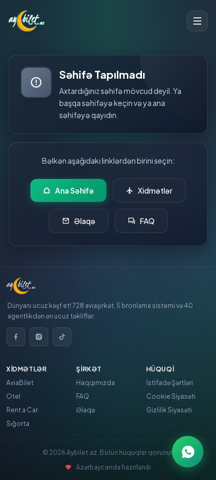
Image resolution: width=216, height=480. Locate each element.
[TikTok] (61, 336)
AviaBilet (20, 383)
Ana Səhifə (74, 190)
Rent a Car (22, 410)
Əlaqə (84, 221)
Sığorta (17, 424)
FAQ (147, 221)
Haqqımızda (95, 383)
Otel (13, 396)
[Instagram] (38, 336)
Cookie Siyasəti (171, 396)
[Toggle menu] (197, 20)
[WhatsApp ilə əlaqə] (187, 451)
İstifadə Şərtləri (169, 383)
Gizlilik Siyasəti (169, 410)
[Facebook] (15, 336)
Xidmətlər (155, 190)
